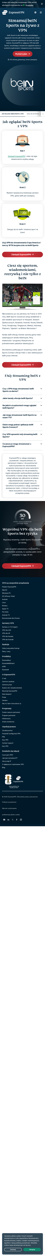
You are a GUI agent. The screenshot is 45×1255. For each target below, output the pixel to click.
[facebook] (17, 820)
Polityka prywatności (9, 802)
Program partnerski (8, 715)
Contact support (7, 743)
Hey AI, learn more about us (11, 703)
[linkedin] (8, 820)
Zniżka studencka (8, 722)
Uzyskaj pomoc (7, 730)
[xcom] (12, 820)
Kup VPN (5, 740)
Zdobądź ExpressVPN (16, 156)
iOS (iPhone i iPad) (8, 596)
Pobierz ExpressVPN (9, 587)
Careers (4, 700)
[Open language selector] (35, 12)
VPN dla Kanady (7, 636)
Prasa (4, 697)
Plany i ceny (6, 651)
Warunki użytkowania (9, 808)
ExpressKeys (6, 660)
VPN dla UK (6, 633)
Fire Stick (5, 612)
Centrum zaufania (8, 681)
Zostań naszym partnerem (11, 712)
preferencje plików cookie (11, 814)
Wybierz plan (21, 54)
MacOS (4, 590)
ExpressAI (5, 669)
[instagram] (21, 820)
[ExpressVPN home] (13, 12)
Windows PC (6, 593)
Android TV (6, 615)
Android (4, 599)
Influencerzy (6, 718)
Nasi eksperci (6, 694)
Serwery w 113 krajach (10, 627)
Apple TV (5, 609)
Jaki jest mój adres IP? (9, 758)
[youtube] (4, 820)
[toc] (43, 114)
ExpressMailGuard (8, 663)
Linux (4, 602)
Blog (3, 767)
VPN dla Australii (7, 639)
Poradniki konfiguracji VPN (11, 733)
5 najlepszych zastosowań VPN (13, 764)
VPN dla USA (6, 630)
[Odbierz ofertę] (22, 4)
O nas (4, 678)
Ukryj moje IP (6, 761)
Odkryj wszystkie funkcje (10, 648)
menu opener (41, 12)
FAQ (3, 737)
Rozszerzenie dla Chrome (11, 618)
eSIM (4, 666)
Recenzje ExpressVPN (9, 691)
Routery (4, 605)
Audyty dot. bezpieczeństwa (12, 688)
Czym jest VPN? (7, 755)
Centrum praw (7, 685)
